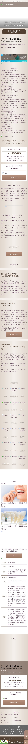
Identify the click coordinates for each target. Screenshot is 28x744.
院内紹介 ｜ (20, 729)
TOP (26, 742)
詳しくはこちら (14, 254)
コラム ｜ (22, 731)
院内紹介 (16, 715)
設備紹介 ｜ (7, 731)
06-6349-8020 (11, 47)
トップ (3, 712)
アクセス (16, 717)
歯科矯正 (3, 484)
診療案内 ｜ (20, 727)
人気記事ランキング (19, 720)
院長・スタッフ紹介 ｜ (10, 729)
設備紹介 (3, 717)
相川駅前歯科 (11, 739)
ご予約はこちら (14, 177)
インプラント (4, 530)
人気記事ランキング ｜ (9, 734)
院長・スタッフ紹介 (6, 715)
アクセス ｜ (14, 731)
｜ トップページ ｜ (10, 727)
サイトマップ (4, 723)
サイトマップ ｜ (21, 734)
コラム (14, 555)
